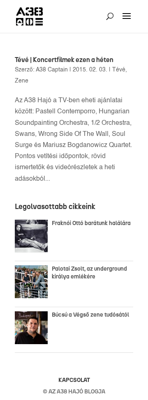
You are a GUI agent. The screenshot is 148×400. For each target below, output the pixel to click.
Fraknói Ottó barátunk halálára (91, 223)
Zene (21, 81)
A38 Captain (52, 70)
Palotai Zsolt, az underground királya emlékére (89, 272)
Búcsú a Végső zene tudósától (92, 314)
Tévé (118, 70)
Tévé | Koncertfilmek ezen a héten (64, 60)
